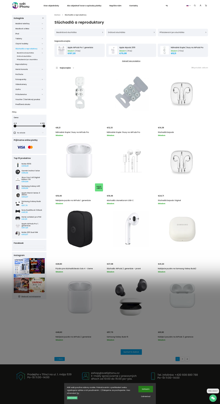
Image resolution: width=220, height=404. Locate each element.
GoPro (18, 89)
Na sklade (30, 133)
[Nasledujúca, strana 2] (182, 359)
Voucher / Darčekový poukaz (27, 99)
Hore (61, 359)
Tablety (18, 38)
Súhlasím (146, 389)
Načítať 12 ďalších (131, 352)
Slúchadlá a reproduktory (26, 49)
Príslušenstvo (21, 94)
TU (78, 393)
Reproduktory (21, 64)
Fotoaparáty (20, 79)
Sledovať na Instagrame (31, 296)
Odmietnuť (145, 396)
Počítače (19, 74)
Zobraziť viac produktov (131, 61)
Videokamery (21, 84)
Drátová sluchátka (24, 56)
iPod (17, 34)
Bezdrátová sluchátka (25, 53)
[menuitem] (53, 5)
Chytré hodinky (21, 43)
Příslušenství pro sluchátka (27, 59)
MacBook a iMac (22, 28)
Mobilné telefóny (22, 23)
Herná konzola (21, 69)
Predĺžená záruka (22, 104)
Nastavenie (72, 398)
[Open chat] (213, 397)
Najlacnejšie (65, 68)
